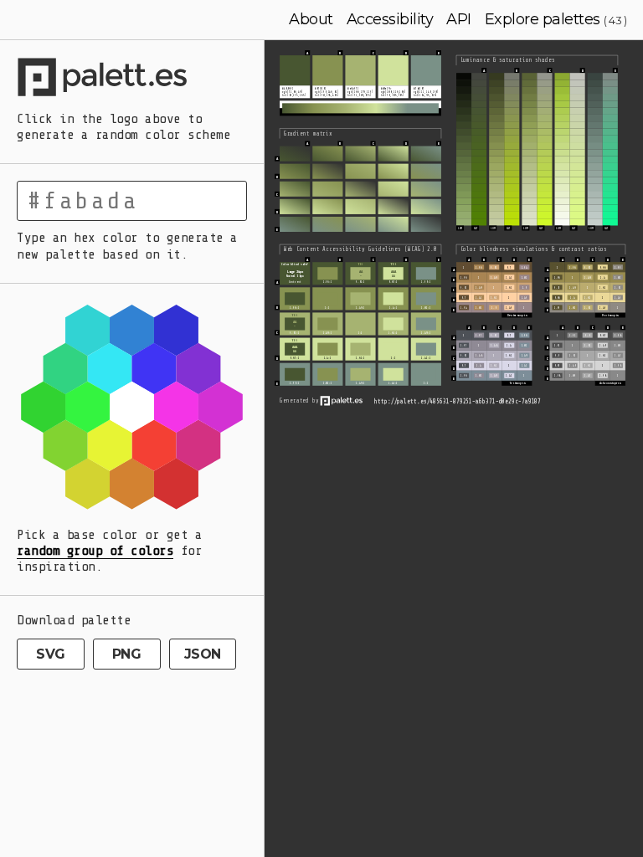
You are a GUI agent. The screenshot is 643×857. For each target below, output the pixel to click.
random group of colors (95, 550)
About (311, 19)
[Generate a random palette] (132, 79)
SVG (50, 654)
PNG (126, 654)
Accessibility (390, 19)
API (458, 19)
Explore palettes (542, 19)
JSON (202, 654)
